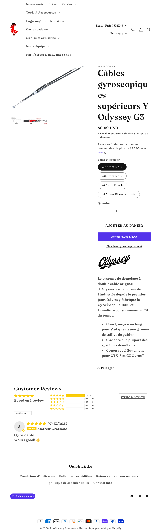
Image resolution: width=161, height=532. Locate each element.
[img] (37, 424)
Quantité (104, 203)
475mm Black (112, 185)
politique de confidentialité (69, 483)
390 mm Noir (112, 167)
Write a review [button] (133, 397)
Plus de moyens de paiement (124, 246)
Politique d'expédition (75, 476)
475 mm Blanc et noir (119, 194)
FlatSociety (57, 528)
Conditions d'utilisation (37, 476)
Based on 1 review (29, 400)
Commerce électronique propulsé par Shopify (93, 528)
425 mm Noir (112, 176)
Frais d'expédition (110, 133)
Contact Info (102, 483)
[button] (68, 4)
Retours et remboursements (117, 476)
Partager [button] (107, 368)
